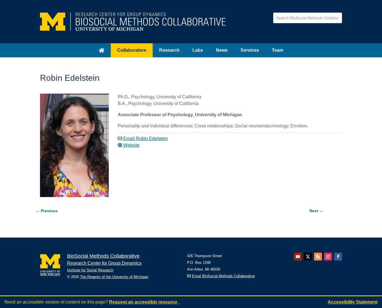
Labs (197, 50)
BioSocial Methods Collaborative (103, 256)
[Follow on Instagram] (328, 256)
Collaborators (131, 50)
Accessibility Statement (353, 302)
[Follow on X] (308, 256)
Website (131, 145)
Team (277, 50)
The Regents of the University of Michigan (114, 277)
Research (169, 50)
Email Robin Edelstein (145, 138)
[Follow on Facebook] (338, 256)
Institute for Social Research (90, 270)
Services (249, 50)
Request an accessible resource (143, 302)
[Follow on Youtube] (298, 256)
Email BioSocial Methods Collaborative (223, 276)
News (222, 50)
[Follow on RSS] (318, 256)
